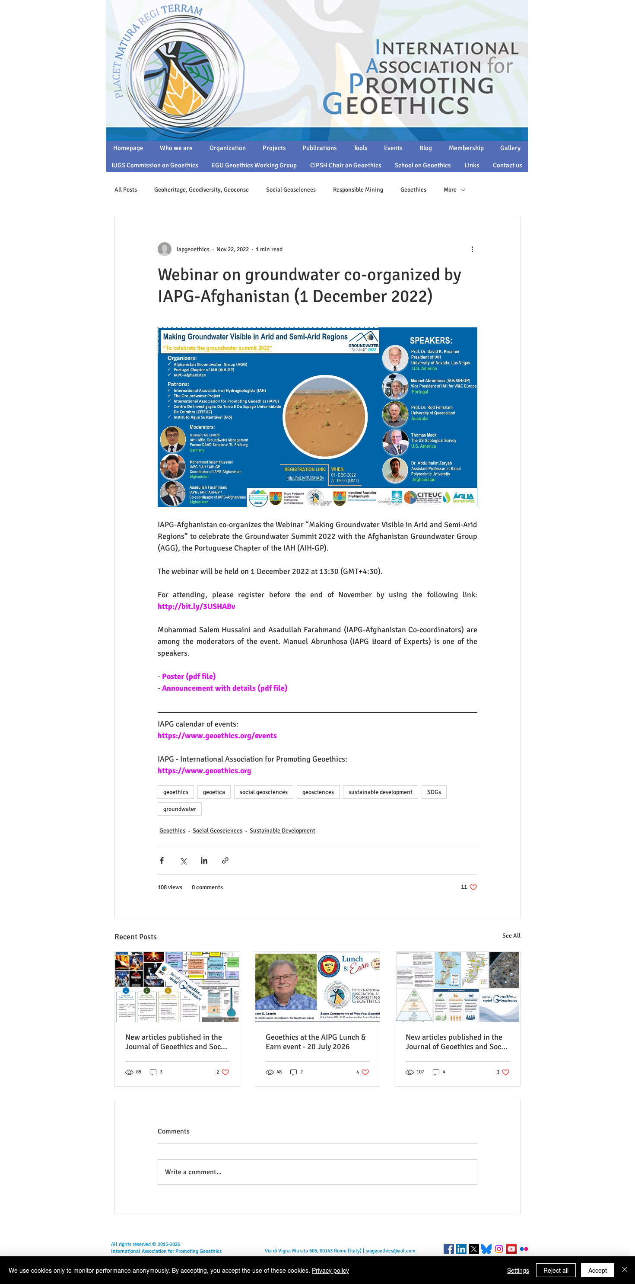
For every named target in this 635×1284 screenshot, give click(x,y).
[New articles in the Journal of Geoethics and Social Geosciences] (457, 987)
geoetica (214, 792)
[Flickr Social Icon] (524, 1249)
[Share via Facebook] (162, 860)
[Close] (624, 1270)
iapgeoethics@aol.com (390, 1251)
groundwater (179, 809)
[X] (474, 1249)
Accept (597, 1270)
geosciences (318, 792)
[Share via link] (225, 860)
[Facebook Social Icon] (449, 1249)
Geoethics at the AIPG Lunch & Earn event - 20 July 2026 (316, 1041)
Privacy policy (330, 1270)
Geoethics (413, 189)
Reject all (555, 1270)
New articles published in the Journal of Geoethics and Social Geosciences (457, 1041)
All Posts (125, 189)
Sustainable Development (282, 830)
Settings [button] (518, 1270)
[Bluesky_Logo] (486, 1249)
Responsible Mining (358, 189)
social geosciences (264, 792)
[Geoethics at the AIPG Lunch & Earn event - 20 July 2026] (317, 987)
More (450, 189)
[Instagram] (499, 1249)
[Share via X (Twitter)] (183, 860)
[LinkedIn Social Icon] (461, 1249)
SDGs (434, 792)
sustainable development (381, 792)
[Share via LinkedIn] (204, 860)
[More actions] (472, 249)
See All (511, 935)
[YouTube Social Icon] (511, 1249)
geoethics (175, 792)
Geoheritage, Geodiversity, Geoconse (201, 189)
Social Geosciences (291, 189)
